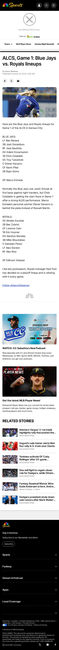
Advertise (6, 621)
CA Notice (28, 625)
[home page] (12, 5)
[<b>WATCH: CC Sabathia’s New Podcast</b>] (29, 329)
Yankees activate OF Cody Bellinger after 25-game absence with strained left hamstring (34, 458)
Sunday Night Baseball (44, 44)
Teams (7, 44)
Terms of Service (40, 625)
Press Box (7, 623)
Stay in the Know (10, 533)
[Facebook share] (4, 81)
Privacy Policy (28, 623)
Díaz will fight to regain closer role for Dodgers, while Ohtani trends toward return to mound (36, 471)
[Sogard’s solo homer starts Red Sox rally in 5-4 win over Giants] (10, 446)
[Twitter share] (11, 81)
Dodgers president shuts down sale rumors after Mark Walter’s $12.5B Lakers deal (37, 498)
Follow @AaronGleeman (16, 285)
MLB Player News (23, 44)
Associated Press (26, 435)
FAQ (37, 621)
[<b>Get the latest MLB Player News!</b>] (29, 381)
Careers (15, 621)
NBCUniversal (18, 630)
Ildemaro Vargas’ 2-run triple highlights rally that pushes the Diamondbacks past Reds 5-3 (36, 431)
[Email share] (18, 81)
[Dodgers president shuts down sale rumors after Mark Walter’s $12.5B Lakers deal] (10, 500)
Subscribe (8, 544)
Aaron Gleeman (11, 71)
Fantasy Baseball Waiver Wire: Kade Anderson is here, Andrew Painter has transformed (37, 485)
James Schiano (25, 489)
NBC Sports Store (48, 621)
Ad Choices (16, 623)
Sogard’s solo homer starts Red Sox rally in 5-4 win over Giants (37, 444)
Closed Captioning (27, 621)
